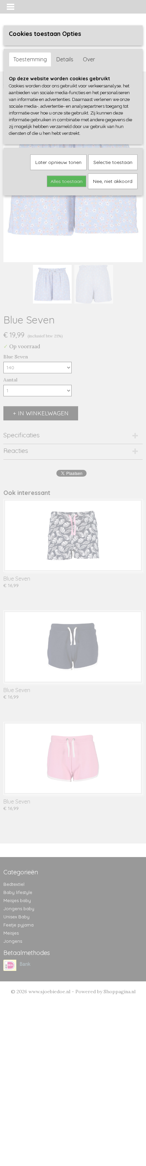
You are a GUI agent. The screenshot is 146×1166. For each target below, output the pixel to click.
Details (64, 59)
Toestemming (30, 59)
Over (89, 59)
